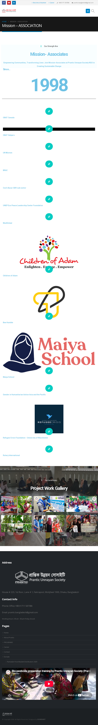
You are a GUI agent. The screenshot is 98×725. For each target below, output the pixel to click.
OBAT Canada (8, 118)
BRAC (5, 170)
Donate (7, 657)
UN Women (7, 153)
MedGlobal (7, 223)
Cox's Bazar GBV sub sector (14, 188)
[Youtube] (9, 3)
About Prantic (9, 637)
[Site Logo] (9, 11)
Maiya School (8, 377)
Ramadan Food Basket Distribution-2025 (22, 662)
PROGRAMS (8, 642)
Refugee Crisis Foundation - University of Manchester (25, 438)
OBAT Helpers (9, 135)
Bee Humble (8, 322)
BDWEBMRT (41, 719)
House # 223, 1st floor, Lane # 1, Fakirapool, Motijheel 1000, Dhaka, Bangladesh (40, 592)
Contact (7, 652)
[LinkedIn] (14, 3)
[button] (88, 11)
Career (52, 3)
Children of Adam (10, 276)
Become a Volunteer (39, 3)
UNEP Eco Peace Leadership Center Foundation (23, 205)
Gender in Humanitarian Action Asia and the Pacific (24, 395)
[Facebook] (4, 3)
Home (6, 633)
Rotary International (11, 455)
